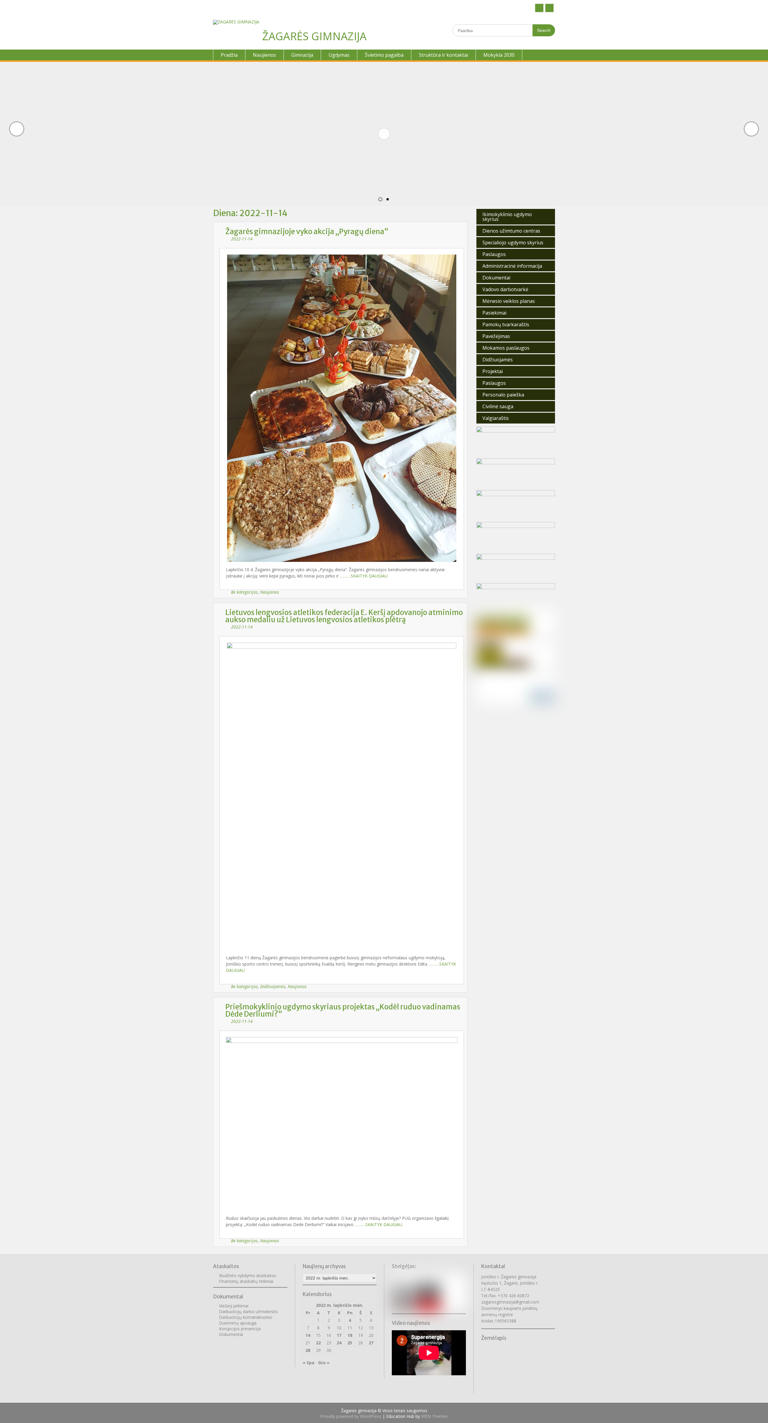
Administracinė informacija (512, 266)
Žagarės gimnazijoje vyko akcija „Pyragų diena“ (306, 231)
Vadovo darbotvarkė (505, 289)
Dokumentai (496, 277)
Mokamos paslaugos (506, 348)
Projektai (492, 371)
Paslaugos (494, 254)
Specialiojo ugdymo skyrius (512, 242)
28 (307, 1350)
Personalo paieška (503, 394)
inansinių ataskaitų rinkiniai (247, 1281)
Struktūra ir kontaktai (443, 55)
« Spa (308, 1362)
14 (307, 1335)
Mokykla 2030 (498, 55)
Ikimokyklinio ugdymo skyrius (507, 216)
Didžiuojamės (272, 986)
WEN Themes (434, 1416)
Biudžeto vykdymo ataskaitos (247, 1275)
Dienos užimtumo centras (511, 231)
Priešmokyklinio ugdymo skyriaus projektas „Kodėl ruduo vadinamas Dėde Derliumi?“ (342, 1010)
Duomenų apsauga (237, 1323)
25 (349, 1343)
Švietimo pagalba (384, 55)
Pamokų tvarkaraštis (505, 324)
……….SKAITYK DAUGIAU (364, 576)
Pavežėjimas (496, 336)
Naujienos (264, 55)
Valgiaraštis (495, 418)
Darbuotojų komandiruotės (245, 1317)
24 (339, 1343)
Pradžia (229, 55)
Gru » (323, 1362)
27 (371, 1343)
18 (349, 1335)
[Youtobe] (549, 8)
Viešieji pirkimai (233, 1306)
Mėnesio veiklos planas (508, 301)
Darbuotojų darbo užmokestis (248, 1311)
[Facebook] (539, 8)
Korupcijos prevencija (240, 1328)
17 (339, 1335)
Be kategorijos (244, 592)
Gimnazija (302, 55)
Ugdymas (339, 55)
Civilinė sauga (497, 406)
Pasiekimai (494, 312)
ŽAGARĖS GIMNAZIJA (314, 36)
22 (318, 1343)
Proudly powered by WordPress (350, 1416)
